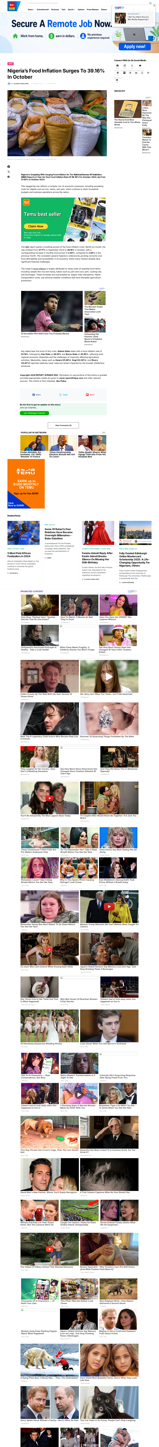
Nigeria (131, 549)
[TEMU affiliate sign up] (26, 483)
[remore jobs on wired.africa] (79, 32)
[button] (150, 3)
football (16, 548)
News (10, 63)
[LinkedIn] (136, 75)
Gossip (103, 548)
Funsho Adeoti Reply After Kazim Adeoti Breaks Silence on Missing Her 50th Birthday (97, 558)
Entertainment (95, 548)
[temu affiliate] (63, 219)
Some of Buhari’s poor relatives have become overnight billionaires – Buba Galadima (59, 534)
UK (136, 549)
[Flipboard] (124, 75)
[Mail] (148, 75)
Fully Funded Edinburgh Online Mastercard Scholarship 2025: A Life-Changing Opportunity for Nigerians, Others (134, 559)
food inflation (39, 268)
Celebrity (85, 548)
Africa (9, 548)
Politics (52, 524)
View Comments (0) (63, 425)
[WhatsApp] (142, 75)
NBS (27, 247)
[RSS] (130, 75)
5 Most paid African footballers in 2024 (19, 555)
